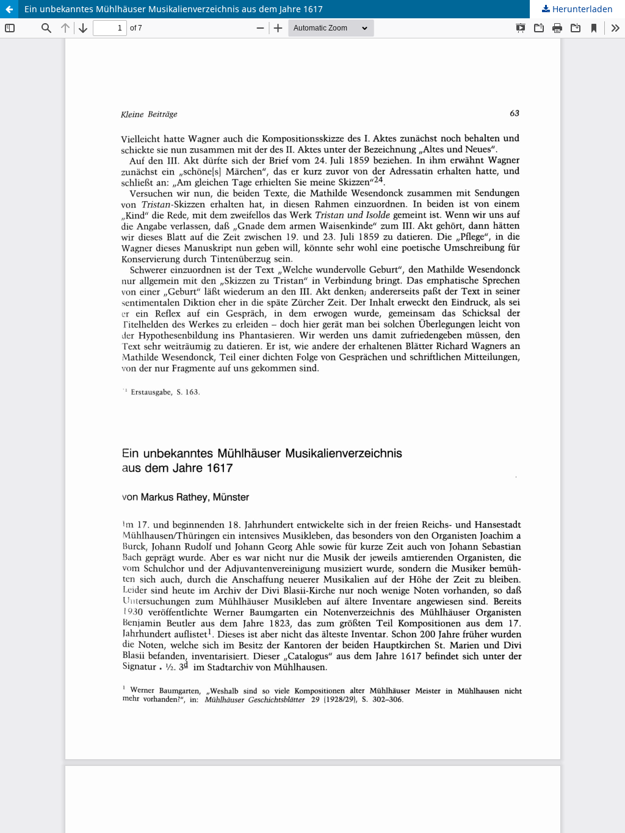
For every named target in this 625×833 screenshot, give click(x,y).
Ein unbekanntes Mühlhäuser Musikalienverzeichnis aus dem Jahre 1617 (173, 9)
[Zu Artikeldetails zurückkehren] (9, 9)
